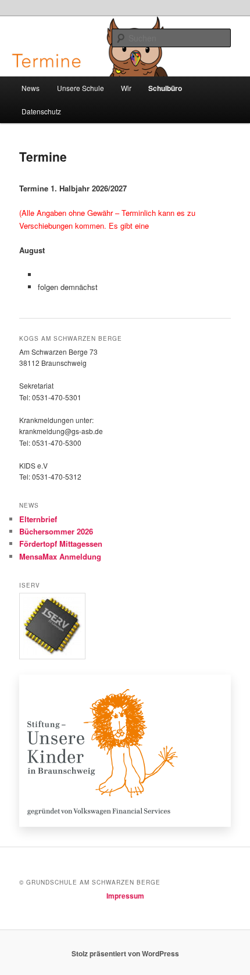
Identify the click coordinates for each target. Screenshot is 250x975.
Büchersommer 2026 (56, 531)
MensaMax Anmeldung (60, 556)
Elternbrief (38, 519)
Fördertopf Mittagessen (60, 543)
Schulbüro (165, 88)
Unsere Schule (80, 88)
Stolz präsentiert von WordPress (125, 953)
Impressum (125, 895)
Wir (126, 88)
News (31, 88)
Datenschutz (41, 111)
